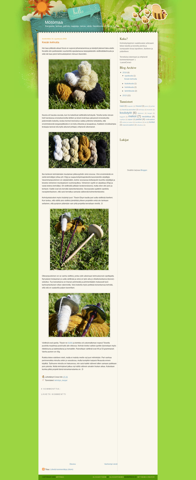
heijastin (130, 106)
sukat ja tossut (127, 122)
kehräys (58, 380)
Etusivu (73, 464)
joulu (146, 106)
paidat (139, 119)
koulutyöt (126, 112)
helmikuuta (129, 87)
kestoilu (149, 110)
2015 (125, 95)
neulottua (146, 116)
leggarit (122, 117)
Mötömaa (54, 22)
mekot (132, 116)
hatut (122, 106)
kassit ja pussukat (129, 110)
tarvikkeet (138, 122)
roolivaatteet (150, 119)
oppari (130, 119)
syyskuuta (129, 76)
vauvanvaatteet (128, 125)
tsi (145, 122)
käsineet (141, 113)
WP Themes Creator (146, 477)
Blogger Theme (99, 477)
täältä (70, 343)
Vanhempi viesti (110, 464)
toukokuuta (129, 83)
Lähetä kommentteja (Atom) (61, 469)
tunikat (152, 122)
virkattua (140, 125)
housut (138, 106)
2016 (125, 72)
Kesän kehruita (50, 42)
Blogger (144, 170)
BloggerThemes (116, 477)
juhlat (153, 106)
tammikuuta (129, 91)
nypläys (122, 119)
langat (64, 380)
